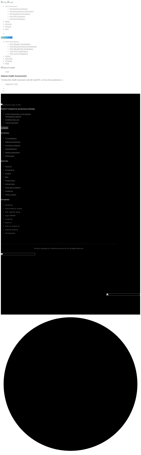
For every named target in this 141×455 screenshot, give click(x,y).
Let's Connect (6, 37)
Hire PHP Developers (17, 16)
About (7, 21)
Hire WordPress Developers (20, 14)
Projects (8, 26)
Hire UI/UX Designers (17, 19)
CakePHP (9, 84)
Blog (7, 29)
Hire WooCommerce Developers (21, 11)
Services (8, 24)
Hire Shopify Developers (19, 9)
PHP (7, 72)
